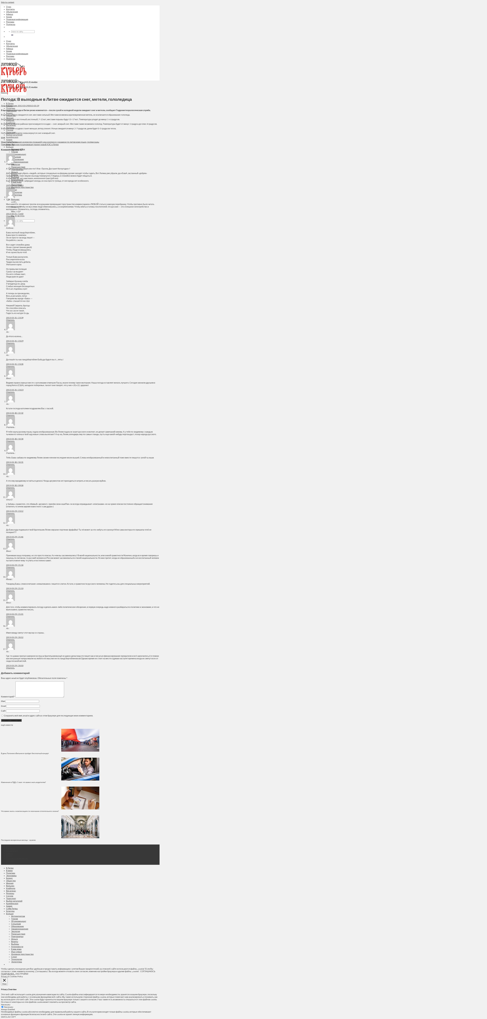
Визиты (14, 941)
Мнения (9, 118)
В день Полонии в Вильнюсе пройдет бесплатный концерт (25, 753)
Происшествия (18, 167)
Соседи (9, 130)
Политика (10, 108)
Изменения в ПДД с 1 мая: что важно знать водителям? (23, 782)
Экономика (11, 875)
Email (3, 706)
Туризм (14, 152)
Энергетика (16, 195)
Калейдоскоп (12, 137)
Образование (17, 159)
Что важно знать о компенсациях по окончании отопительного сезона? (30, 811)
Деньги (14, 939)
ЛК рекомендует (18, 154)
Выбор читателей (14, 135)
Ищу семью (16, 951)
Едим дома (16, 182)
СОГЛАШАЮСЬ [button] (147, 971)
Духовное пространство (22, 187)
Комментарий (8, 696)
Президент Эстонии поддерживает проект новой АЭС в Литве (30, 144)
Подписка (10, 24)
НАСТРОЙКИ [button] (22, 974)
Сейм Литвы (12, 908)
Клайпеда (10, 888)
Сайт (3, 711)
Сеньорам (16, 157)
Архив (9, 17)
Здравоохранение (19, 162)
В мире (9, 870)
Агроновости (17, 946)
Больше (10, 147)
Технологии (16, 192)
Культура (10, 911)
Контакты (10, 9)
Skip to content (7, 2)
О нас (8, 6)
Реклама (10, 22)
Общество (11, 880)
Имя (3, 701)
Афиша (9, 14)
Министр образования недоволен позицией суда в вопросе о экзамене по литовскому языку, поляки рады (50, 142)
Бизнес (9, 113)
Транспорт (11, 898)
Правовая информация (17, 19)
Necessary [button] (5, 1004)
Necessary (8, 1007)
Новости (4, 93)
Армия (9, 139)
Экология (15, 164)
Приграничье (17, 936)
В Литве (10, 103)
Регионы (10, 893)
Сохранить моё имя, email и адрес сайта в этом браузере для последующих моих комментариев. (48, 715)
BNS (3, 137)
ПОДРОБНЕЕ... (8, 974)
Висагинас (11, 891)
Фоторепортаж (18, 916)
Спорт (14, 957)
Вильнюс (15, 199)
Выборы (15, 944)
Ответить (10, 188)
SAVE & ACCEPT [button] (8, 1017)
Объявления (12, 12)
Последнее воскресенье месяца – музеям (18, 840)
